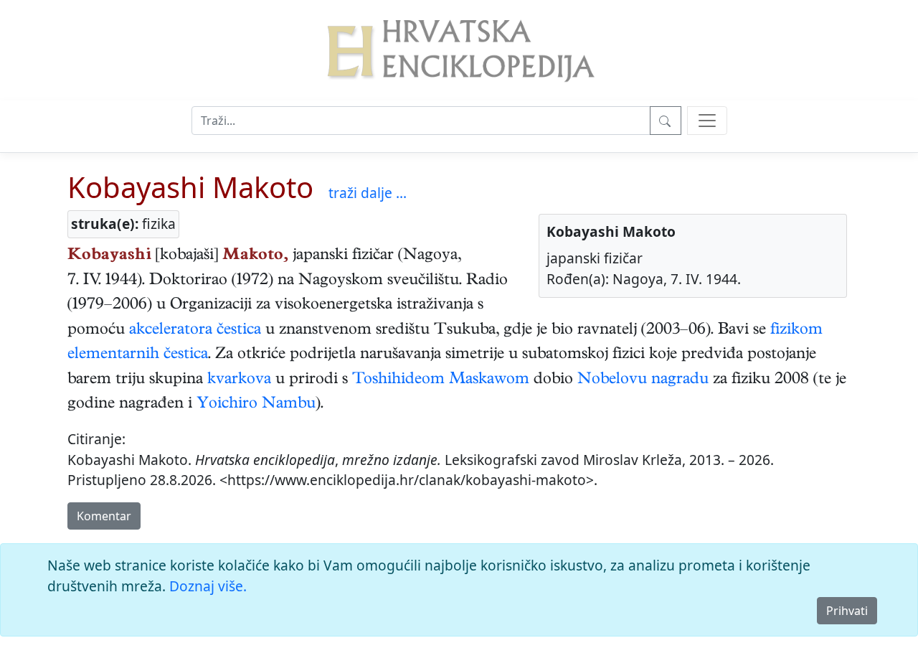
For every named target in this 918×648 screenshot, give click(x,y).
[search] (707, 120)
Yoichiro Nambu (256, 404)
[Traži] (665, 120)
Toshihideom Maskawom (440, 380)
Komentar (104, 516)
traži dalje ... (367, 192)
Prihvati (847, 611)
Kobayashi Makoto (190, 187)
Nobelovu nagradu (643, 380)
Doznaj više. (208, 586)
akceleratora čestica (195, 330)
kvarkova (239, 380)
